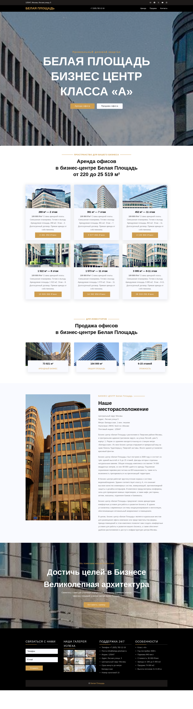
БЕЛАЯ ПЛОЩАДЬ (40, 8)
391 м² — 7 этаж (96, 212)
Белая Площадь (98, 683)
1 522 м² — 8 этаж (48, 271)
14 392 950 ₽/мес (96, 294)
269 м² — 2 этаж (48, 212)
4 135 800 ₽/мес (145, 235)
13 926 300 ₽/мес (48, 294)
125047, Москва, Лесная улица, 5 (38, 2)
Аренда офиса (82, 106)
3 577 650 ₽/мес (96, 235)
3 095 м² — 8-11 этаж (145, 271)
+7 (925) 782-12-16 (97, 8)
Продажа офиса (109, 106)
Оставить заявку (97, 605)
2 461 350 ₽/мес (48, 235)
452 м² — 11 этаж (145, 212)
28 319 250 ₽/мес (145, 294)
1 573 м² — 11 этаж (97, 271)
